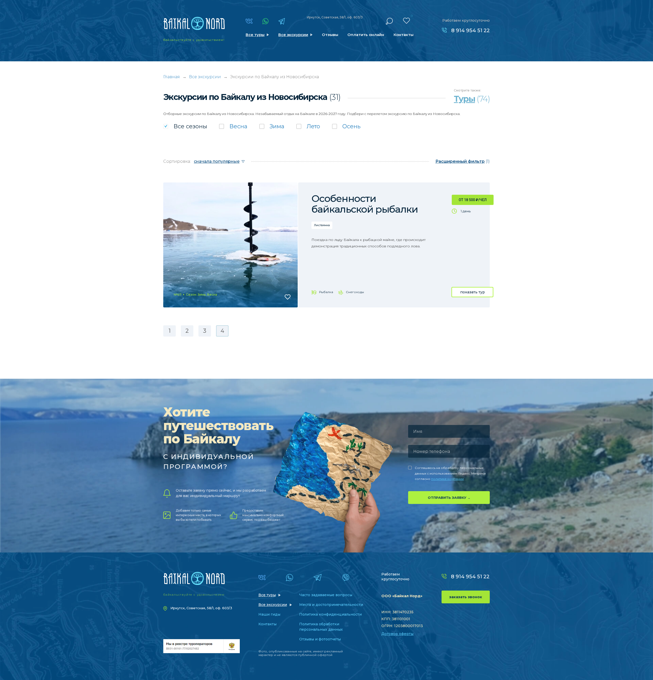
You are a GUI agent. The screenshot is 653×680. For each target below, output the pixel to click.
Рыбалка (326, 292)
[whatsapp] (265, 21)
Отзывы (330, 34)
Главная (171, 76)
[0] (406, 21)
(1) (462, 161)
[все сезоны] (185, 126)
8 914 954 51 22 (470, 30)
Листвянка (322, 225)
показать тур (472, 292)
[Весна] (233, 126)
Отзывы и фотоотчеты (320, 639)
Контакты (403, 34)
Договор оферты (397, 633)
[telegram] (281, 21)
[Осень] (346, 126)
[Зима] (271, 126)
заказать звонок (465, 597)
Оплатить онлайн (365, 34)
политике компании (447, 479)
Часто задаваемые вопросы (325, 595)
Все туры (255, 34)
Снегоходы (355, 292)
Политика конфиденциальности (330, 614)
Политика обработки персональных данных (321, 627)
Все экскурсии (293, 34)
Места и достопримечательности (331, 604)
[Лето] (308, 126)
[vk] (249, 21)
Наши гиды (269, 614)
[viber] (345, 577)
